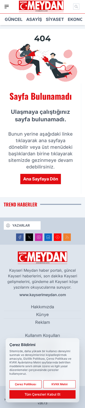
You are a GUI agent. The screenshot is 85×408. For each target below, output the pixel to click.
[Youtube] (57, 237)
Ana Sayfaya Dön (40, 178)
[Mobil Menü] (6, 6)
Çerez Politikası (25, 384)
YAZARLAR (21, 225)
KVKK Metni (59, 384)
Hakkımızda (42, 306)
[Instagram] (38, 237)
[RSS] (67, 237)
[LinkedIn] (48, 237)
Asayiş (34, 19)
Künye (42, 314)
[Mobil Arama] (76, 7)
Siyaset (55, 19)
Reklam (42, 322)
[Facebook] (20, 237)
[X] (29, 237)
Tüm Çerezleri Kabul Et (42, 394)
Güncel (13, 19)
